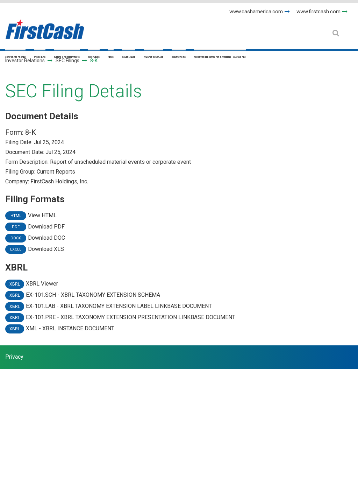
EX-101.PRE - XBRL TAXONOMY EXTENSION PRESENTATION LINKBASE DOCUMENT (130, 317)
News (111, 57)
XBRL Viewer (42, 283)
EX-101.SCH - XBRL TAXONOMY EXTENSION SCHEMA (93, 294)
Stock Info (39, 57)
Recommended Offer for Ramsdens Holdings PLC (220, 57)
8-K (30, 132)
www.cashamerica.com (256, 11)
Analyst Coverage (153, 57)
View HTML (42, 215)
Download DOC (46, 237)
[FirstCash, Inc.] (44, 26)
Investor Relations (25, 60)
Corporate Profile (15, 57)
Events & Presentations (67, 57)
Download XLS (46, 249)
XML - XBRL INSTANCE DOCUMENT (70, 328)
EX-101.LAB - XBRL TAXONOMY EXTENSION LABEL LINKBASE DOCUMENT (119, 306)
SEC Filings (94, 57)
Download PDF (46, 226)
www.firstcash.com (318, 11)
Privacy (14, 356)
